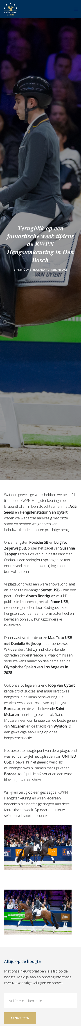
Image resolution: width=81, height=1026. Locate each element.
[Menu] (74, 9)
